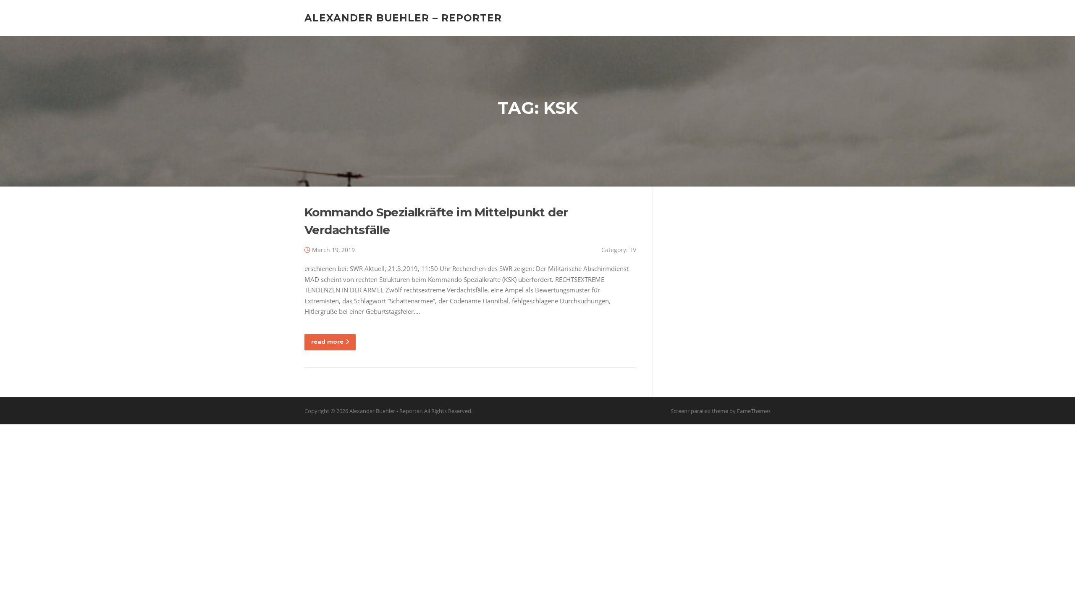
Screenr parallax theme (699, 411)
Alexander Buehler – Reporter (403, 18)
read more (327, 341)
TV (632, 250)
